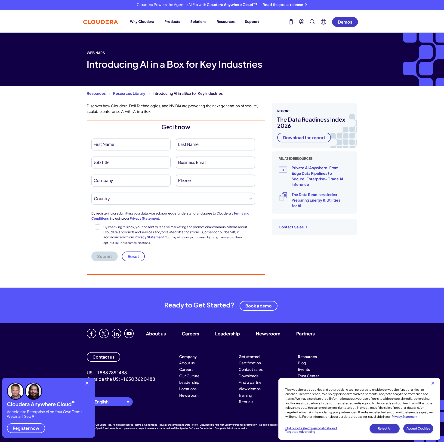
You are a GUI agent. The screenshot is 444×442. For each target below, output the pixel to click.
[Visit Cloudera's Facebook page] (91, 333)
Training (245, 395)
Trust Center (308, 375)
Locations (188, 388)
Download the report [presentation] (304, 137)
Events (304, 369)
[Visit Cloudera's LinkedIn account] (116, 333)
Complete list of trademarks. (231, 428)
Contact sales (251, 369)
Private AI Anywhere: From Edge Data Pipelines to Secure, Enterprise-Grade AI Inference (317, 176)
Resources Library (129, 93)
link (117, 243)
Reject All (384, 428)
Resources (226, 21)
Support (252, 21)
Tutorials (246, 401)
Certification (250, 362)
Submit (104, 256)
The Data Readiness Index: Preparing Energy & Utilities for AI (316, 200)
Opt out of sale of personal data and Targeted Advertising (311, 430)
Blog (302, 362)
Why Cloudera (142, 21)
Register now (26, 428)
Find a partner (251, 382)
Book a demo (258, 305)
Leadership (227, 333)
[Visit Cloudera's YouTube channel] (129, 333)
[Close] (433, 383)
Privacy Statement (144, 218)
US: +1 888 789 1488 (107, 372)
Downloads (249, 375)
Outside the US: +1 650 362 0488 (121, 379)
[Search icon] (312, 22)
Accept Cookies (418, 428)
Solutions (198, 21)
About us (156, 333)
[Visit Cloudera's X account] (104, 333)
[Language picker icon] (324, 23)
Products (172, 21)
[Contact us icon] (291, 22)
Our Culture (189, 375)
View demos (250, 388)
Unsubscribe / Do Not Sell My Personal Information (228, 424)
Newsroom (268, 333)
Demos (345, 22)
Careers (190, 333)
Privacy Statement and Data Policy (178, 424)
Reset (133, 256)
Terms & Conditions (146, 424)
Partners (305, 333)
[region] (359, 409)
